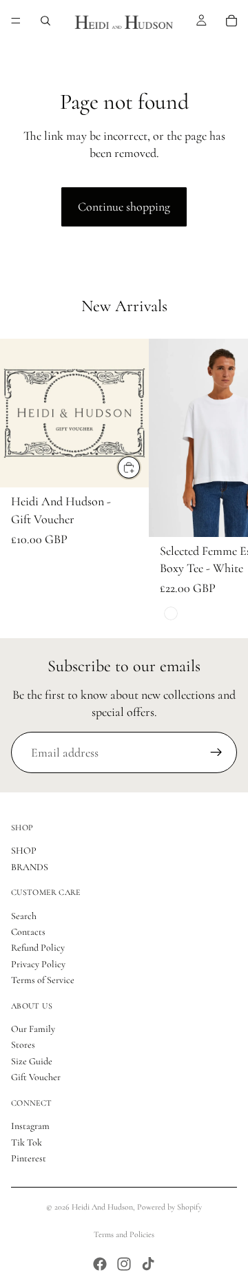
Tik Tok (26, 1142)
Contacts (28, 932)
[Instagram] (124, 1264)
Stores (23, 1045)
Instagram (30, 1126)
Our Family (33, 1029)
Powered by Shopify (169, 1207)
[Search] (45, 21)
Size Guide (31, 1061)
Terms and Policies (124, 1234)
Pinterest (28, 1158)
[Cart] (231, 21)
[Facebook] (100, 1264)
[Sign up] (216, 752)
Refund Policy (38, 948)
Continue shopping (124, 206)
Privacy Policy (38, 964)
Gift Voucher (36, 1078)
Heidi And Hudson (102, 1207)
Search (24, 916)
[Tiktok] (148, 1264)
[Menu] (16, 20)
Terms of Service (42, 980)
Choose (140, 467)
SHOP (24, 851)
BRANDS (29, 867)
